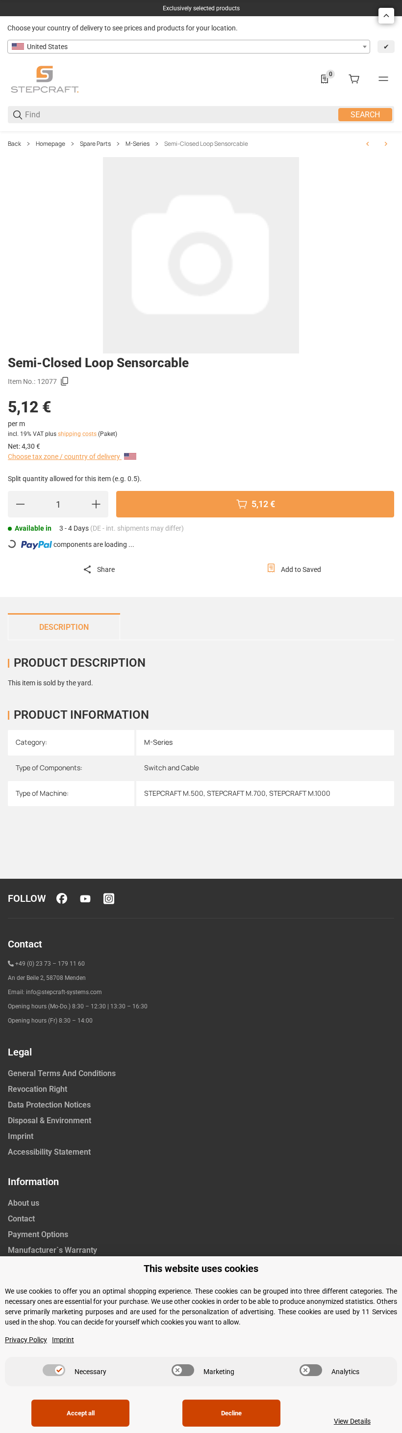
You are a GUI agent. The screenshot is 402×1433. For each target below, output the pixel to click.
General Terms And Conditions (62, 1073)
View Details (352, 1421)
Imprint (20, 1136)
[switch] (54, 1370)
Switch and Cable (171, 767)
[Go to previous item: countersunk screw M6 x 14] (367, 143)
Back (14, 144)
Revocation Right (37, 1089)
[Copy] (65, 381)
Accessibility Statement (49, 1152)
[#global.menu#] (383, 79)
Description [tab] (64, 627)
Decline (231, 1413)
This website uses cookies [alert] (201, 1269)
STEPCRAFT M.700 (236, 793)
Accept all (81, 1413)
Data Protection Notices (49, 1104)
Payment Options (38, 1234)
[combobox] (188, 47)
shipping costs (78, 434)
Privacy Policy (26, 1340)
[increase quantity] (96, 504)
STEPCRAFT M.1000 (299, 793)
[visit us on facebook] (62, 898)
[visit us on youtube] (85, 898)
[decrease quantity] (20, 504)
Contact (21, 1218)
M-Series (138, 144)
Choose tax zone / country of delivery (65, 456)
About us (23, 1203)
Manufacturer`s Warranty (52, 1250)
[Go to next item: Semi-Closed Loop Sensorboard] (385, 143)
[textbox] (189, 46)
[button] (386, 16)
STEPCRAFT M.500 (173, 793)
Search (365, 114)
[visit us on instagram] (109, 898)
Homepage (50, 144)
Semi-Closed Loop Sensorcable (206, 144)
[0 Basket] (354, 79)
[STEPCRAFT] (44, 78)
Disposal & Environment (49, 1120)
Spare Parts (95, 144)
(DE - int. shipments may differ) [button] (137, 528)
